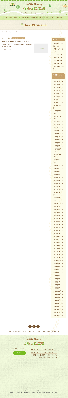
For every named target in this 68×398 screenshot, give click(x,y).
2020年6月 (58, 309)
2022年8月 (58, 236)
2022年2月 (58, 255)
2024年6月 (59, 174)
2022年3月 (58, 252)
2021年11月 (59, 264)
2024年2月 (59, 186)
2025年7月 (59, 128)
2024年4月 (59, 180)
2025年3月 (59, 140)
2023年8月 (58, 209)
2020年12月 (59, 291)
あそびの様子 (25, 17)
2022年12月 (59, 230)
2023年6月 (58, 215)
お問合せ (31, 332)
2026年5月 (59, 90)
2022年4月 (58, 249)
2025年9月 (59, 122)
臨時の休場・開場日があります (48, 357)
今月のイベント (51, 17)
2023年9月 (59, 206)
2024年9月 (59, 165)
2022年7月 (58, 239)
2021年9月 (58, 270)
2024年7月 (59, 171)
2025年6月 (59, 131)
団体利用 (41, 17)
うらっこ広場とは (14, 17)
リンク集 (37, 332)
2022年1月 (58, 258)
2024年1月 (59, 189)
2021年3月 (58, 285)
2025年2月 (59, 143)
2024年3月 (59, 183)
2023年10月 (59, 203)
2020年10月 (59, 297)
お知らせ (11, 332)
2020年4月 (58, 315)
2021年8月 (58, 273)
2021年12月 (59, 261)
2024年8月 (59, 168)
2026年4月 (59, 93)
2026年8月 (59, 81)
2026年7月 (59, 84)
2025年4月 (59, 137)
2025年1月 (59, 146)
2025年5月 (59, 134)
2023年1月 (58, 227)
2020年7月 (58, 306)
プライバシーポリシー (21, 332)
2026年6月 (59, 87)
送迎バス (58, 63)
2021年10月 (59, 267)
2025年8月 (59, 125)
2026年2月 (59, 99)
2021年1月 (58, 288)
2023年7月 (58, 212)
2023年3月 (58, 224)
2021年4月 (58, 282)
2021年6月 (58, 279)
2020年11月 (59, 294)
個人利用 (34, 17)
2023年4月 (58, 221)
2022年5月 (58, 246)
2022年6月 (58, 242)
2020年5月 (58, 312)
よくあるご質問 (46, 332)
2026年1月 (59, 102)
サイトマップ (55, 332)
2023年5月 (58, 218)
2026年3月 (59, 96)
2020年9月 (58, 300)
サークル (58, 57)
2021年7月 (58, 276)
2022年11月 (59, 233)
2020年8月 (58, 303)
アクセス (59, 17)
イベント (59, 54)
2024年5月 (59, 177)
